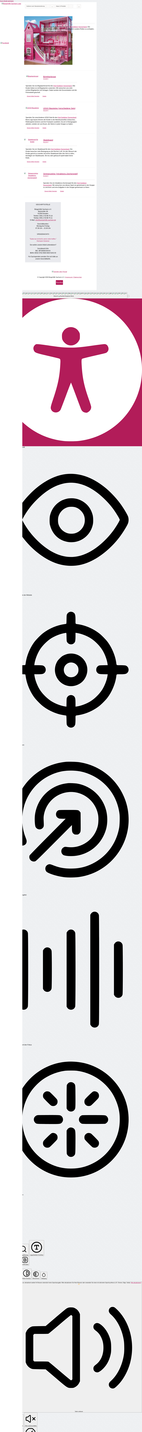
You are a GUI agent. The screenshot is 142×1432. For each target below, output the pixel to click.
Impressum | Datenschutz (73, 277)
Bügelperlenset (49, 77)
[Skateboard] (32, 141)
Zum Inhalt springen (7, 1)
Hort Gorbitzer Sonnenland (77, 27)
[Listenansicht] (79, 6)
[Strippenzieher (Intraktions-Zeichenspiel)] (32, 175)
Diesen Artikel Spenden (51, 35)
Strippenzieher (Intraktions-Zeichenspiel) (60, 174)
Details (62, 35)
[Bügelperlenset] (32, 76)
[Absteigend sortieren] (52, 6)
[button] (128, 296)
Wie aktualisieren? (136, 1282)
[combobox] (63, 295)
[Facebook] (4, 43)
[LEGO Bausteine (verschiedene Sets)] (32, 108)
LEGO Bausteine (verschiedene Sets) (59, 108)
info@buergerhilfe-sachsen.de (45, 220)
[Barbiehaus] (32, 40)
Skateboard (48, 140)
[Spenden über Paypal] (59, 271)
